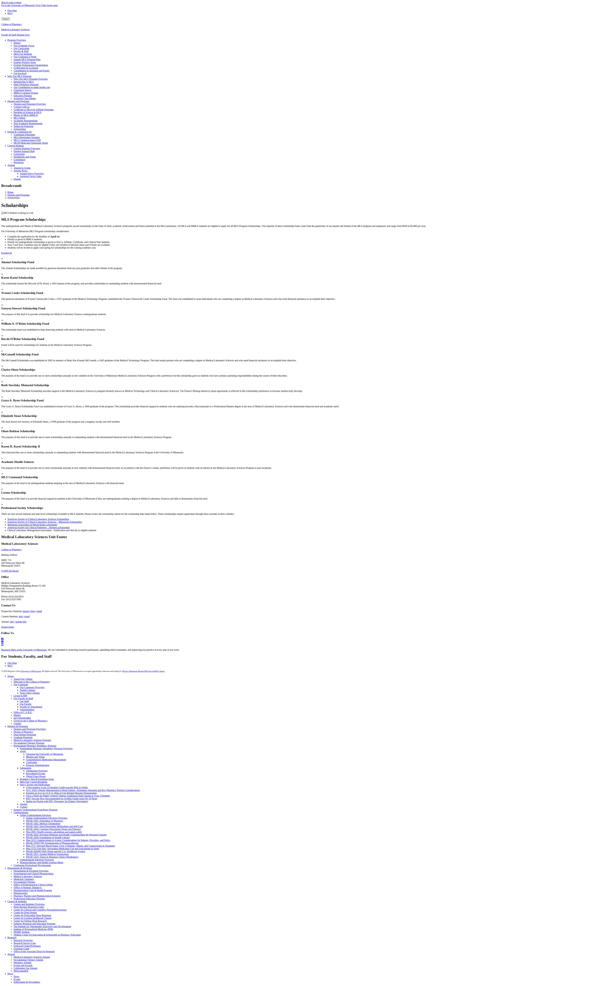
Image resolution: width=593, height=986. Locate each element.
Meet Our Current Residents (33, 782)
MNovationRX (21, 971)
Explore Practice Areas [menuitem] (25, 62)
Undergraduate (21, 812)
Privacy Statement (129, 671)
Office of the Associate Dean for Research (34, 951)
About (10, 676)
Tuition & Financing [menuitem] (23, 126)
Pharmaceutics (21, 893)
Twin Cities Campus (30, 693)
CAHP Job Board (10, 571)
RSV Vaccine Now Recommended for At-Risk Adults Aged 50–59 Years (61, 798)
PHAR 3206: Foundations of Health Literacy (48, 837)
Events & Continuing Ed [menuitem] (19, 132)
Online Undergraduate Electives (35, 815)
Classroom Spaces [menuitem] (22, 90)
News (10, 973)
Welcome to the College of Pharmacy (32, 682)
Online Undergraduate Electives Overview (46, 818)
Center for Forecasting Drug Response (32, 915)
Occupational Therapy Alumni (28, 960)
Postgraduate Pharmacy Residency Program (35, 745)
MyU (10, 13)
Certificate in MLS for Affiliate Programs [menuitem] (34, 109)
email (39, 611)
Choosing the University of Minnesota (44, 754)
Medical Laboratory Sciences (15, 29)
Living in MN (20, 695)
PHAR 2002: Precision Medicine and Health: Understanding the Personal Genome (66, 834)
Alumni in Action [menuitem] (22, 168)
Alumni (23, 804)
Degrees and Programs (18, 195)
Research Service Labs (25, 943)
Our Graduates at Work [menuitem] (25, 56)
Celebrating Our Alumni (25, 968)
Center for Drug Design (25, 912)
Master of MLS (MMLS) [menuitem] (26, 115)
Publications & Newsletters (27, 982)
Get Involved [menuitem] (20, 73)
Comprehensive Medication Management (46, 759)
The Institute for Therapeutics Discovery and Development (42, 926)
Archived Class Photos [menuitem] (25, 98)
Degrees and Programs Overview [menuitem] (30, 104)
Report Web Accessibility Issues (151, 671)
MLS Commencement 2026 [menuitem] (27, 140)
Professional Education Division (29, 898)
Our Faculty (26, 704)
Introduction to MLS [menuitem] (24, 81)
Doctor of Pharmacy (23, 732)
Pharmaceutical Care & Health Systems (33, 890)
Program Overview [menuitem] (16, 40)
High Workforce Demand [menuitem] (26, 84)
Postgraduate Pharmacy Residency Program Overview (46, 748)
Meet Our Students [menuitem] (23, 54)
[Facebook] (296, 639)
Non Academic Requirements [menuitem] (28, 123)
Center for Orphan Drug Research (30, 921)
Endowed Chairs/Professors (27, 946)
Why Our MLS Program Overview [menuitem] (31, 79)
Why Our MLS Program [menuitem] (19, 76)
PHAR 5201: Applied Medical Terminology (47, 854)
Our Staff (24, 701)
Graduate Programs (23, 737)
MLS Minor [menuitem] (19, 118)
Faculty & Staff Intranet (13, 35)
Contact (17, 723)
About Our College (23, 679)
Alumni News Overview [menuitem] (32, 173)
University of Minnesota (31, 671)
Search (5, 19)
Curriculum (31, 762)
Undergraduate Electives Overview (37, 859)
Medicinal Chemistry (24, 879)
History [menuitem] (17, 43)
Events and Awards (23, 965)
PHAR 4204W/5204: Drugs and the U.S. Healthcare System (55, 851)
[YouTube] (296, 644)
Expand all (6, 253)
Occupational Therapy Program (29, 743)
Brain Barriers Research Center (29, 907)
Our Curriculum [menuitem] (21, 48)
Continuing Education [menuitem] (24, 134)
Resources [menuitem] (19, 162)
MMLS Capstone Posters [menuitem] (26, 93)
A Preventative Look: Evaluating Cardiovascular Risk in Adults (57, 787)
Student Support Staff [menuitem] (24, 151)
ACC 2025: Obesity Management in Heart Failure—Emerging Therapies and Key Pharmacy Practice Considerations (83, 790)
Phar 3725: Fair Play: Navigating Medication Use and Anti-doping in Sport (62, 848)
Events (17, 979)
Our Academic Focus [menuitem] (24, 45)
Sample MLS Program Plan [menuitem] (27, 59)
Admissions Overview (37, 770)
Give (27, 35)
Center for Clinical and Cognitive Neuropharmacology (40, 909)
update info (20, 621)
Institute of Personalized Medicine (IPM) (33, 929)
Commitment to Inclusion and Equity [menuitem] (32, 70)
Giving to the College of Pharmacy (31, 720)
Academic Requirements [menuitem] (26, 120)
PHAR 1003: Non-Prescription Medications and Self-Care (54, 826)
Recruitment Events (35, 773)
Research (11, 937)
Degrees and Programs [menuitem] (18, 101)
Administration (27, 709)
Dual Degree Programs (25, 734)
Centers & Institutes (17, 901)
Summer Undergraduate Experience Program (35, 809)
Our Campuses (21, 684)
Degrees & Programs (17, 726)
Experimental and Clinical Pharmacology (34, 873)
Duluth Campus (27, 690)
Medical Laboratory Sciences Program (32, 740)
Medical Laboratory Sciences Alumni (32, 957)
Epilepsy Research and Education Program (34, 923)
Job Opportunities (22, 718)
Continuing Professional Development (32, 865)
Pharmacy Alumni (22, 962)
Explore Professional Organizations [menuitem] (31, 65)
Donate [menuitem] (17, 179)
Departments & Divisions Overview (31, 871)
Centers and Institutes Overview (29, 904)
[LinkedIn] (296, 641)
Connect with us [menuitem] (21, 106)
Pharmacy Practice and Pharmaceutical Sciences (37, 896)
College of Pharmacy (11, 24)
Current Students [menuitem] (15, 145)
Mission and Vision (35, 757)
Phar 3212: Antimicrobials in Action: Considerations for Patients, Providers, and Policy (68, 840)
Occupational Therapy (24, 882)
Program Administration (37, 765)
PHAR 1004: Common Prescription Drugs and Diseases (53, 829)
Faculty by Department (31, 707)
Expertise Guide (21, 948)
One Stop (12, 10)
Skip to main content (11, 2)
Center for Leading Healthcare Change (32, 918)
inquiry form (29, 611)
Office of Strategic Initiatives (28, 887)
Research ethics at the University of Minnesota (23, 650)
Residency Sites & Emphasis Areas (37, 779)
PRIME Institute (21, 932)
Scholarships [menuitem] (20, 129)
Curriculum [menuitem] (19, 154)
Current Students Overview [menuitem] (27, 148)
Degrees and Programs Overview (30, 729)
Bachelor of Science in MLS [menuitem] (27, 112)
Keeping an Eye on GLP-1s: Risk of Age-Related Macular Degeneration (61, 793)
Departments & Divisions (19, 868)
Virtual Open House (36, 776)
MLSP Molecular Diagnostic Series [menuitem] (31, 143)
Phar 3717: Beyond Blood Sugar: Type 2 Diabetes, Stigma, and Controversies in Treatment (70, 846)
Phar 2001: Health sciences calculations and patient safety (54, 832)
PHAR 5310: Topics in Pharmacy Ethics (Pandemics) (52, 857)
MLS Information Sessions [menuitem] (27, 137)
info (21, 616)
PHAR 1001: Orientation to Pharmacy (44, 821)
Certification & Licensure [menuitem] (26, 68)
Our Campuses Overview (32, 687)
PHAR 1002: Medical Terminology (43, 823)
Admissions (25, 768)
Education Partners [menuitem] (23, 95)
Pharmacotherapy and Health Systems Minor (41, 862)
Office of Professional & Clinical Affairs (33, 884)
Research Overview (23, 940)
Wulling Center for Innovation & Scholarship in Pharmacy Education (47, 934)
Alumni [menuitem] (11, 165)
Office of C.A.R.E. (23, 712)
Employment (7, 627)
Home (10, 192)
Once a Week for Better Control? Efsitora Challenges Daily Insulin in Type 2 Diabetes (68, 795)
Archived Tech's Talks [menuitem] (31, 176)
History (17, 715)
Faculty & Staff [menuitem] (21, 51)
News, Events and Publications (35, 784)
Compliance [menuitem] (19, 159)
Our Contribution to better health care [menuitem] (32, 87)
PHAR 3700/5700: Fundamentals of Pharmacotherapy (52, 843)
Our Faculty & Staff (23, 698)
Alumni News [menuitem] (20, 170)
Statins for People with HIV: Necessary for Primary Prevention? (57, 801)
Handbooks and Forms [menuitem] (25, 157)
